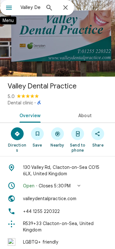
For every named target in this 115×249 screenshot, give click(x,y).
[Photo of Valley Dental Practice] (57, 38)
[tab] (29, 115)
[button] (57, 185)
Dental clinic (20, 103)
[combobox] (30, 7)
